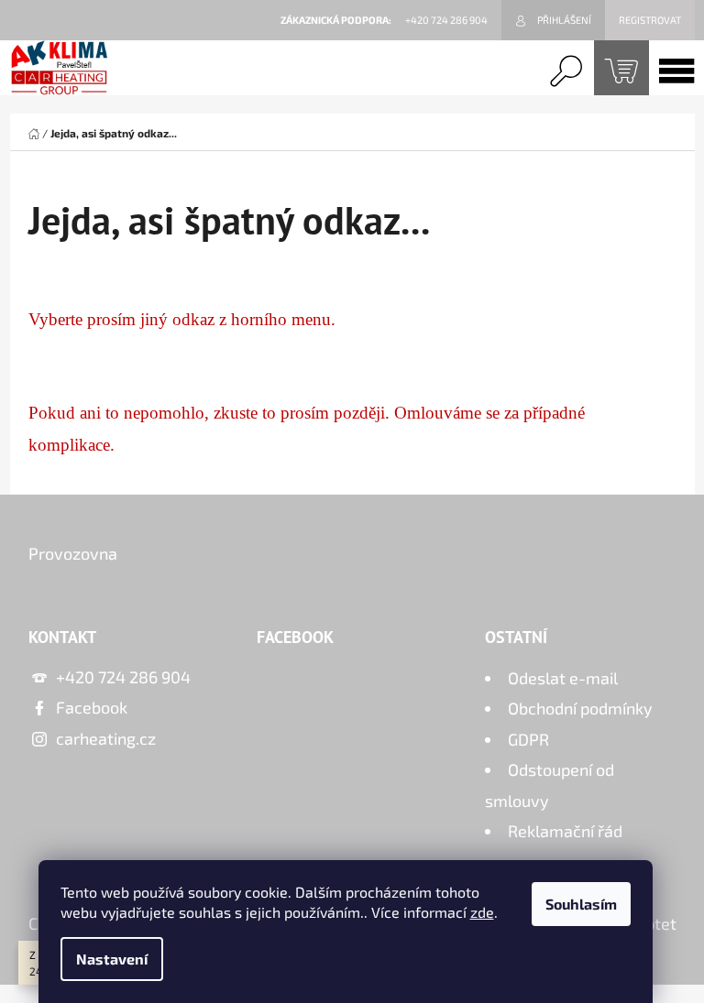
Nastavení (112, 958)
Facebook (91, 707)
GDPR (528, 739)
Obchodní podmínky (580, 708)
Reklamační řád (565, 831)
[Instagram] (654, 561)
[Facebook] (609, 561)
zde (482, 912)
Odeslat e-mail (563, 678)
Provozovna (72, 553)
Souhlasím (581, 903)
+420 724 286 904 (123, 677)
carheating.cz (106, 738)
